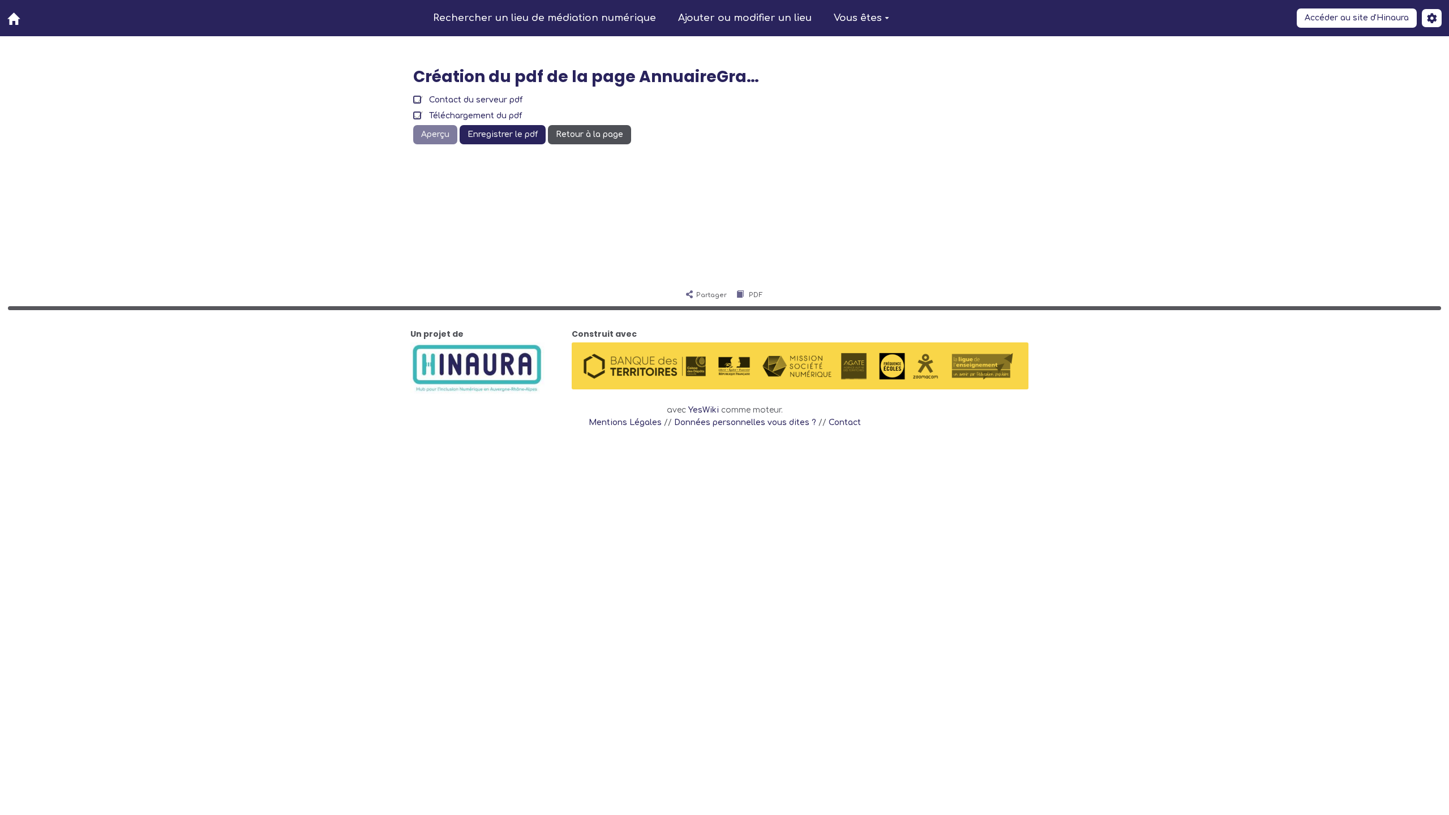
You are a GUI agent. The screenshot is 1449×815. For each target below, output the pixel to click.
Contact (845, 422)
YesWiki (703, 410)
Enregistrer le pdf (503, 134)
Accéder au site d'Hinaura (1357, 18)
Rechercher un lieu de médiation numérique (544, 17)
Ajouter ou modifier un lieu (745, 17)
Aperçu (435, 134)
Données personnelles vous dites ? (745, 422)
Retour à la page (589, 134)
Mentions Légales (625, 422)
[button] (1432, 18)
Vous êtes (858, 17)
